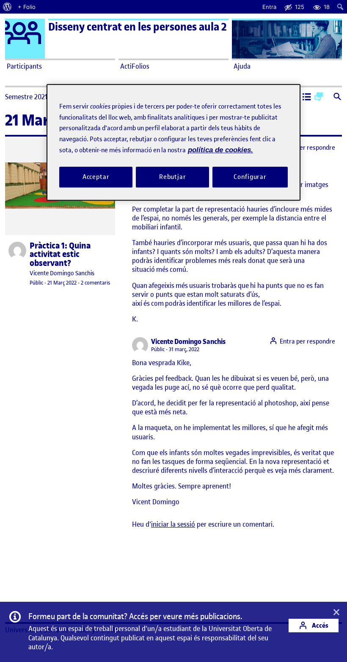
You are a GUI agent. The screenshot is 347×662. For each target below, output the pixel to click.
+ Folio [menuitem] (27, 6)
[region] (173, 142)
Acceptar (96, 177)
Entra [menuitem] (269, 6)
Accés (319, 625)
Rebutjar (172, 177)
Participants (24, 66)
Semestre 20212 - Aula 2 (39, 96)
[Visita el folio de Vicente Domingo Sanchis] (17, 251)
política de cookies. (220, 150)
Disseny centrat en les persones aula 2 (137, 27)
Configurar (250, 177)
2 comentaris (95, 282)
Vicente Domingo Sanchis (62, 273)
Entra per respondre (307, 147)
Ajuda (242, 66)
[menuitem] (7, 7)
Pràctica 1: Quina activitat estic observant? (60, 255)
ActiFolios (134, 66)
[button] (307, 97)
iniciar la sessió (173, 524)
